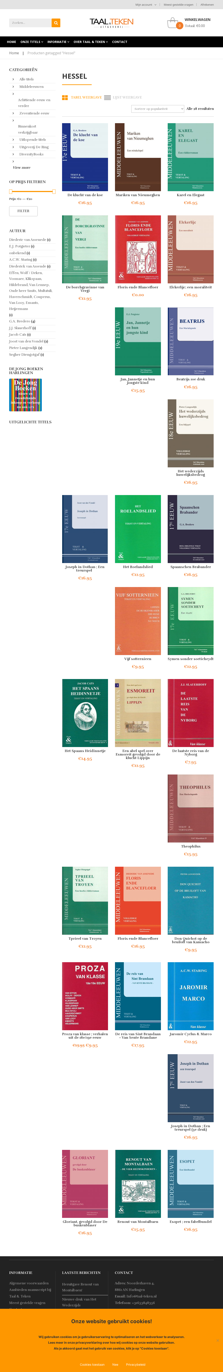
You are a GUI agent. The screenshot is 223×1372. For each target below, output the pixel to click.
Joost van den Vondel (26, 341)
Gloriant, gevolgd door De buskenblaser (85, 1223)
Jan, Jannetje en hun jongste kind (138, 381)
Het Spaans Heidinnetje (85, 751)
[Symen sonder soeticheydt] (191, 621)
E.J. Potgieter (19, 246)
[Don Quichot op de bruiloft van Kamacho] (191, 901)
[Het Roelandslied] (138, 529)
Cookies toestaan (92, 1364)
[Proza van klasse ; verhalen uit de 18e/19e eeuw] (85, 996)
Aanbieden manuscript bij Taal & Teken (30, 1293)
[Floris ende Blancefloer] (138, 249)
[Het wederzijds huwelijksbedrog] (191, 433)
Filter (23, 211)
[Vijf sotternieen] (138, 621)
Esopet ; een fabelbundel (191, 1222)
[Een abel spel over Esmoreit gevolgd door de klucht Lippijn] (138, 713)
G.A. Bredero (19, 321)
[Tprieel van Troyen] (85, 901)
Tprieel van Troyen (85, 938)
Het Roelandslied (138, 567)
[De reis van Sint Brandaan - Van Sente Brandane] (138, 996)
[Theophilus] (191, 809)
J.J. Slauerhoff (20, 328)
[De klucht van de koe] (85, 157)
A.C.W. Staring (20, 259)
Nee (115, 1364)
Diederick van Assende (27, 266)
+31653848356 (143, 1303)
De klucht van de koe (85, 195)
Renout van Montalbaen (137, 1222)
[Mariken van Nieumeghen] (138, 157)
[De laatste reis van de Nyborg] (191, 713)
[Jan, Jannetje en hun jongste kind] (138, 341)
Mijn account (143, 5)
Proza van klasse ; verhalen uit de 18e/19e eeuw (85, 1036)
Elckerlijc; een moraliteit (190, 287)
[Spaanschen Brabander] (191, 529)
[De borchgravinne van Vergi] (85, 249)
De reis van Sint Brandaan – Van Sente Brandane (138, 1036)
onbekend (17, 253)
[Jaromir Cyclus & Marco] (191, 996)
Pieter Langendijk (23, 348)
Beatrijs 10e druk (190, 379)
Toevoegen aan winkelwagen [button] (94, 203)
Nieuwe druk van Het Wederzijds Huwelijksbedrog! (79, 1305)
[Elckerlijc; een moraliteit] (191, 249)
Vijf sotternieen (137, 659)
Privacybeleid (135, 1364)
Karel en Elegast (190, 195)
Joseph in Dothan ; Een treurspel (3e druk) (190, 1128)
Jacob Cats (17, 334)
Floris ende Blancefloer (138, 287)
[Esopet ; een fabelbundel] (191, 1184)
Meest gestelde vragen (178, 5)
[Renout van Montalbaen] (138, 1184)
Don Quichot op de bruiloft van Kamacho (190, 940)
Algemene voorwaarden (29, 1283)
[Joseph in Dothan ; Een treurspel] (85, 529)
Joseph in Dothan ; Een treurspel (85, 569)
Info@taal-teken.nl (142, 1296)
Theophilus (191, 846)
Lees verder (81, 298)
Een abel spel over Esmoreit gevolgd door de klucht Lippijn (138, 754)
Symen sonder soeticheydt (191, 659)
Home (14, 53)
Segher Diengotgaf (24, 354)
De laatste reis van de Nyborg (190, 753)
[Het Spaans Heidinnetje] (85, 713)
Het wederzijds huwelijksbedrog (190, 473)
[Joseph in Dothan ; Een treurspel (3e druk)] (191, 1088)
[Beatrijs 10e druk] (191, 341)
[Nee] (217, 1340)
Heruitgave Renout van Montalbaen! (80, 1287)
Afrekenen (207, 5)
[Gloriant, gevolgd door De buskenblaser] (85, 1184)
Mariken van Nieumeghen (138, 195)
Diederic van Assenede (27, 240)
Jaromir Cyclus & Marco (191, 1034)
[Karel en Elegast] (191, 157)
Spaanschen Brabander (191, 567)
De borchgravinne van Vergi (85, 289)
